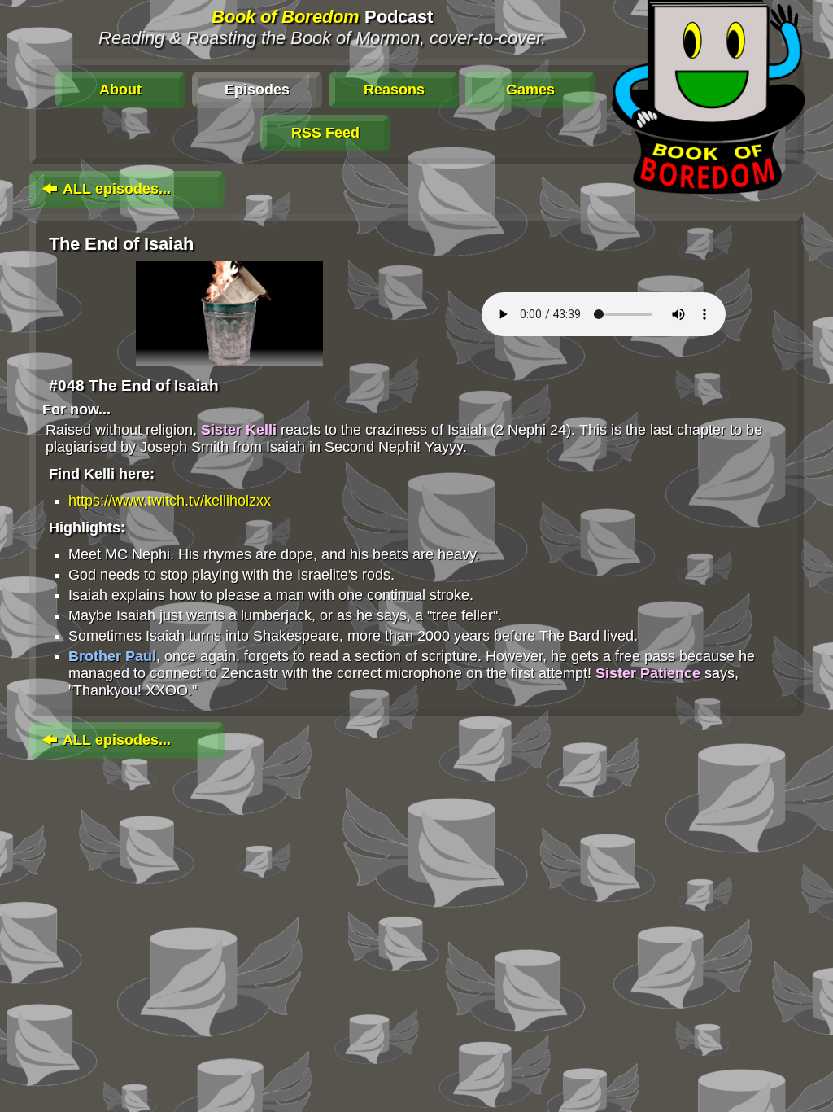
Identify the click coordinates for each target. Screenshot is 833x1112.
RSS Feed (325, 133)
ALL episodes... (115, 189)
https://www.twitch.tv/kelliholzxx (169, 501)
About (120, 89)
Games (530, 89)
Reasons (394, 89)
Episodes (257, 89)
